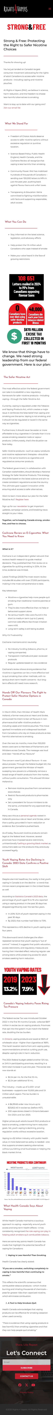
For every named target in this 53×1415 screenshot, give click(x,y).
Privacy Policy (26, 1392)
